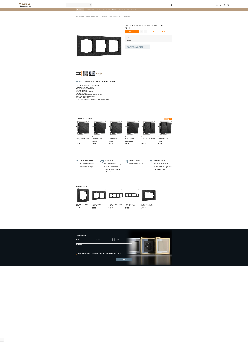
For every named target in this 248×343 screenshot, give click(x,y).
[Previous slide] (77, 45)
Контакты (133, 9)
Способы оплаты (90, 9)
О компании (122, 9)
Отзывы (112, 81)
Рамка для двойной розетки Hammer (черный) (148, 205)
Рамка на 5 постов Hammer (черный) (130, 205)
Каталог (81, 9)
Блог (128, 9)
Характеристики (89, 81)
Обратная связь (106, 9)
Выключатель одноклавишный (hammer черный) (83, 138)
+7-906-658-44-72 (129, 5)
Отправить (124, 259)
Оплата (98, 81)
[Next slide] (120, 45)
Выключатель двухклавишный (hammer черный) (148, 138)
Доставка (114, 9)
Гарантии (98, 9)
